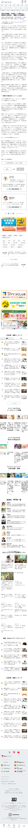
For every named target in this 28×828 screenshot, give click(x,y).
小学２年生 (23, 242)
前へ (7, 169)
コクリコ (10, 494)
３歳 (19, 240)
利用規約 (17, 789)
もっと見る (14, 403)
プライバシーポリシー (17, 791)
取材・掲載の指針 (19, 792)
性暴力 (10, 235)
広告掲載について (8, 791)
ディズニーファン (4, 779)
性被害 (4, 235)
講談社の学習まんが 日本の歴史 (7, 781)
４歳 (24, 240)
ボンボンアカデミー (5, 776)
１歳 (9, 240)
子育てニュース (6, 237)
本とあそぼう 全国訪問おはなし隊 (8, 783)
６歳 (9, 242)
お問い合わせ (11, 789)
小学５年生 (20, 244)
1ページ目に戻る (20, 18)
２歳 (14, 240)
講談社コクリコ (17, 485)
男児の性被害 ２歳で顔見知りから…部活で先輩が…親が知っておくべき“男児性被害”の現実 (17, 253)
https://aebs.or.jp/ (14, 810)
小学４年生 (13, 244)
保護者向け (19, 247)
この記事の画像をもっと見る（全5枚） (14, 162)
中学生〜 (12, 247)
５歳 (4, 242)
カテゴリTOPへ (14, 259)
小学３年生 (5, 244)
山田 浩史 (10, 23)
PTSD (15, 235)
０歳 (4, 240)
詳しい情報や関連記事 (14, 189)
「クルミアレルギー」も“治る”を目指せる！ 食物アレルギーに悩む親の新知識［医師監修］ (10, 265)
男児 (21, 235)
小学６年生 (5, 247)
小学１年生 (15, 242)
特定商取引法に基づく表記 (10, 792)
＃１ (14, 66)
